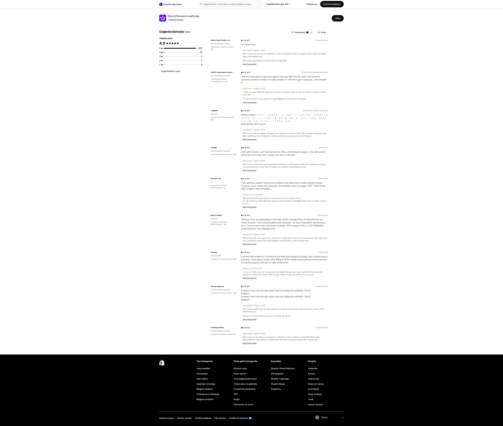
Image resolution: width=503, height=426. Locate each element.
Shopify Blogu (278, 384)
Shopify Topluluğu (280, 378)
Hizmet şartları (184, 418)
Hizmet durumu (315, 404)
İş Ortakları (313, 389)
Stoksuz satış (240, 368)
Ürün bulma (202, 373)
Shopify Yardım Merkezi (283, 368)
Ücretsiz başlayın (331, 4)
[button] (312, 32)
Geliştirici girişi (166, 418)
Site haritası (220, 418)
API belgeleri (277, 373)
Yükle (337, 18)
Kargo (237, 399)
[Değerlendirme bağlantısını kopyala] (232, 40)
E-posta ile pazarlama (244, 389)
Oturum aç (312, 4)
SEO (236, 394)
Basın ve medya (316, 384)
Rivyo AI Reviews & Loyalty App (183, 16)
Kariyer (311, 373)
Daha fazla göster (249, 64)
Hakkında (312, 368)
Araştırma (276, 389)
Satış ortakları (315, 394)
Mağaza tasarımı (204, 389)
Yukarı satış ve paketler (245, 384)
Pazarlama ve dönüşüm (208, 394)
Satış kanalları (203, 368)
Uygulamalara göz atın (277, 4)
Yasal (310, 399)
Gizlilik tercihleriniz (238, 418)
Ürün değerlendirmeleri (245, 378)
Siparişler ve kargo (205, 384)
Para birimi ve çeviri (243, 404)
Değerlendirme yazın (171, 71)
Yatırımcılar (313, 378)
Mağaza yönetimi (205, 399)
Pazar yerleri (240, 373)
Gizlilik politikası (203, 418)
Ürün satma (202, 378)
